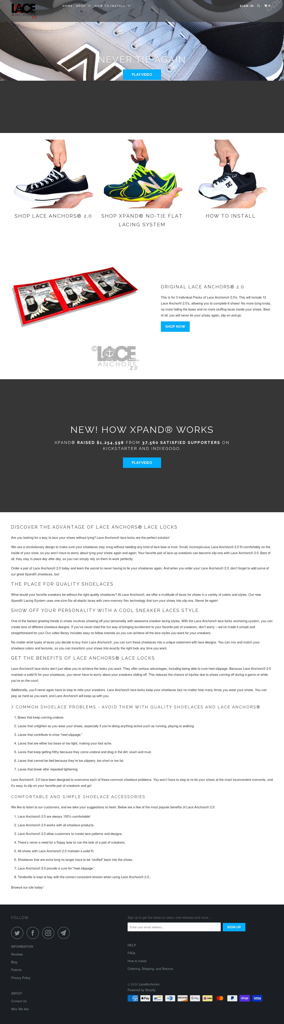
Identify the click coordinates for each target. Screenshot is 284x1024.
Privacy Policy (20, 977)
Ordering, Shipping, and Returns (150, 968)
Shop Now (175, 326)
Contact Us (19, 1001)
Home (68, 6)
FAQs (131, 953)
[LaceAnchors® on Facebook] (34, 933)
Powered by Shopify (142, 990)
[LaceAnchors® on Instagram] (49, 933)
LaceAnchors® (149, 984)
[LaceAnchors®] (34, 11)
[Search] (259, 6)
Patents (16, 969)
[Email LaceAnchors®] (65, 933)
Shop (82, 6)
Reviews (17, 954)
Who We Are (20, 1009)
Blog (14, 962)
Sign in (247, 6)
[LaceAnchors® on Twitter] (18, 933)
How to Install (111, 6)
